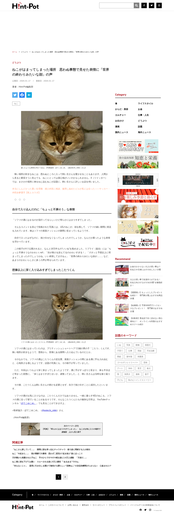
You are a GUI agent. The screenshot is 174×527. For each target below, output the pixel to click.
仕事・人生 (143, 115)
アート (120, 368)
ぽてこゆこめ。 (28, 403)
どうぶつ (142, 121)
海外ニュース (144, 132)
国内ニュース (121, 132)
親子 (147, 374)
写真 (128, 345)
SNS (130, 368)
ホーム (41, 505)
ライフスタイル (145, 103)
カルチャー (120, 115)
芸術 (145, 362)
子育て (120, 351)
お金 (140, 109)
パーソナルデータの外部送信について (145, 505)
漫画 (117, 126)
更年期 (129, 357)
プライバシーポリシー (117, 505)
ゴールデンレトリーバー (127, 362)
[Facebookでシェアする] (22, 95)
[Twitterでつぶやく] (15, 95)
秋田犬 (127, 374)
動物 (137, 345)
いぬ (119, 345)
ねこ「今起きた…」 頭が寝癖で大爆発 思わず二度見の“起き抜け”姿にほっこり (47, 453)
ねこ (16, 103)
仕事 (130, 351)
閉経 (119, 357)
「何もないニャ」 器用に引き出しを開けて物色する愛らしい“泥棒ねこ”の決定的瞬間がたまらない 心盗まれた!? (61, 466)
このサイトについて (56, 505)
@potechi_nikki (49, 410)
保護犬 (148, 345)
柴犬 (149, 368)
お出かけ (119, 121)
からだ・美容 (121, 109)
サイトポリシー (99, 505)
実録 (139, 351)
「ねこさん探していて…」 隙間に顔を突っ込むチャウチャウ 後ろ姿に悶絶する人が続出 (51, 449)
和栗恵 (140, 357)
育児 (139, 368)
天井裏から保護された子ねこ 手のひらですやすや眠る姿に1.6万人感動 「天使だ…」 (49, 457)
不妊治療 (150, 351)
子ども (120, 380)
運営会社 (85, 505)
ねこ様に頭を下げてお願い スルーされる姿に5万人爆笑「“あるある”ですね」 (46, 462)
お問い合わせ (73, 505)
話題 (140, 126)
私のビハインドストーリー (139, 380)
